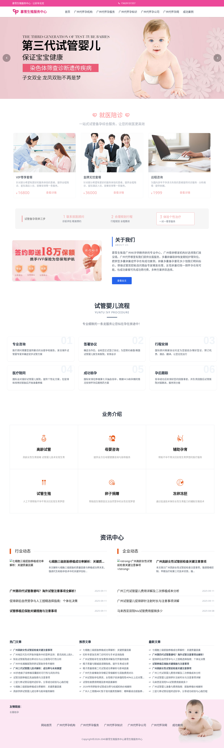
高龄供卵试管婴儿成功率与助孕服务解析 (34, 691)
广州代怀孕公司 (150, 12)
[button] (6, 58)
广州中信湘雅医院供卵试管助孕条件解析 (34, 663)
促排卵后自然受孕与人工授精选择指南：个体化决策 (44, 601)
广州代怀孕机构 (83, 12)
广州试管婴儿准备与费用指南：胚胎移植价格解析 (177, 686)
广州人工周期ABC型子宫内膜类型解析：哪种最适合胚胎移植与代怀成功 (119, 691)
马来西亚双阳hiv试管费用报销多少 (140, 611)
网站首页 (46, 725)
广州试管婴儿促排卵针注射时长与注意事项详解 (148, 601)
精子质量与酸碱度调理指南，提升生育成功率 (106, 663)
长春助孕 (14, 712)
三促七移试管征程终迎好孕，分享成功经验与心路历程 (40, 682)
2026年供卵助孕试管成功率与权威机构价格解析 (107, 686)
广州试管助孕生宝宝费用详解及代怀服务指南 (106, 659)
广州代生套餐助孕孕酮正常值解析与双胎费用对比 (108, 672)
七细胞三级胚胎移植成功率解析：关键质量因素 (37, 686)
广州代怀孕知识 (128, 12)
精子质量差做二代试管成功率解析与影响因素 (106, 668)
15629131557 (128, 3)
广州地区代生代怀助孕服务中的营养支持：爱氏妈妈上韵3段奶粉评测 (48, 654)
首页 (67, 12)
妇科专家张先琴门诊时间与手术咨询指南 (103, 654)
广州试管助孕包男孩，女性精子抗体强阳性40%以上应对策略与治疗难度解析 (122, 677)
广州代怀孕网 (171, 12)
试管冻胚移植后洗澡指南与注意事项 (31, 677)
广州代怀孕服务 (105, 12)
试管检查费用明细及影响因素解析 (100, 682)
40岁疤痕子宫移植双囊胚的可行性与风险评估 (36, 672)
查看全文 (121, 280)
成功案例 (188, 12)
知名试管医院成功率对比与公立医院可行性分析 (37, 659)
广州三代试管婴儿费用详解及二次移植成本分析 (148, 591)
